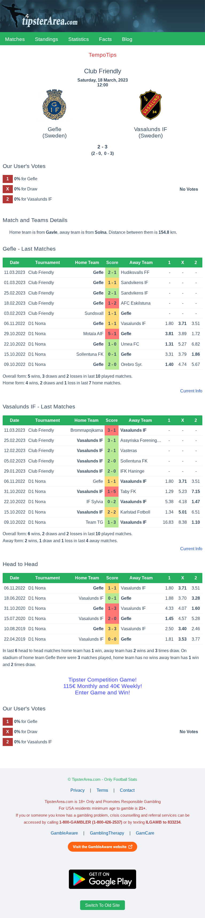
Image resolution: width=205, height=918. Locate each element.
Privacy (77, 790)
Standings (46, 39)
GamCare (145, 833)
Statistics (78, 39)
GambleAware (64, 833)
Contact (127, 790)
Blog (127, 39)
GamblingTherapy (107, 833)
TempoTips (103, 55)
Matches (15, 39)
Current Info (191, 391)
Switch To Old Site (102, 905)
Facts (105, 39)
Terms (102, 790)
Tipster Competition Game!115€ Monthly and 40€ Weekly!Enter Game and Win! (102, 685)
